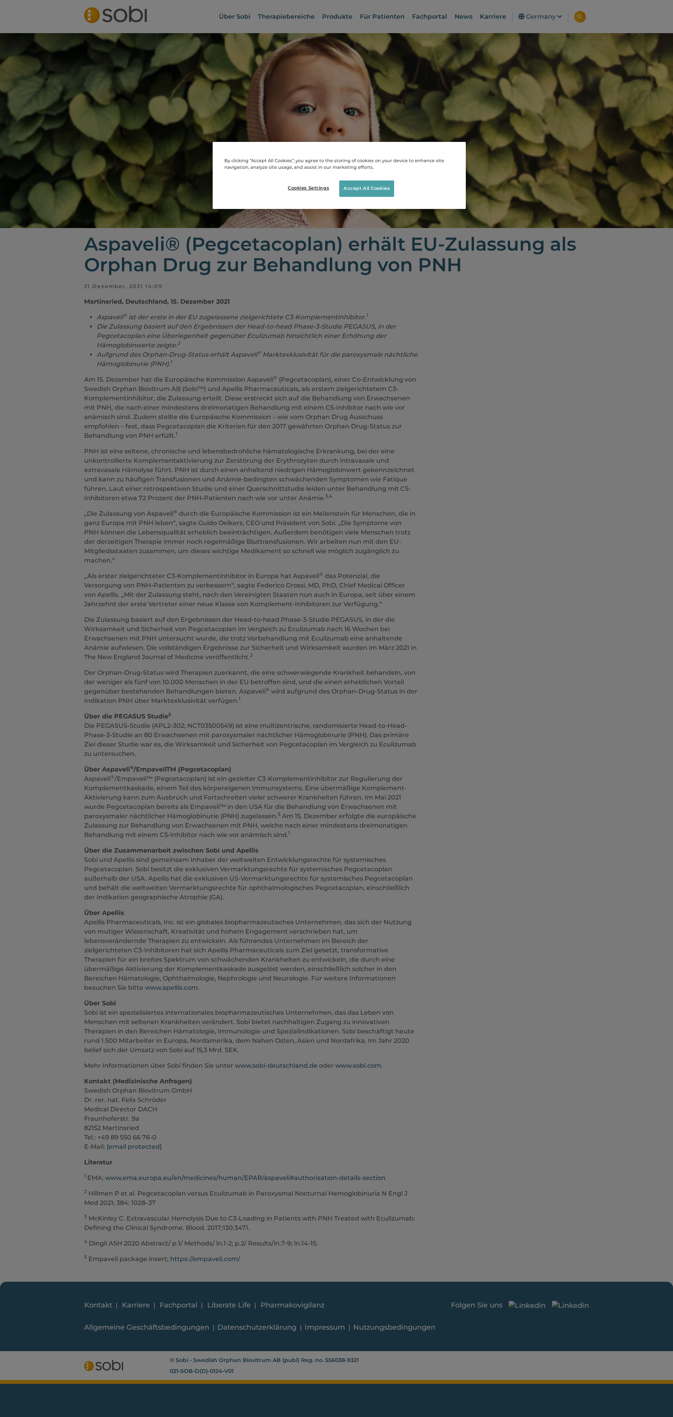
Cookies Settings (308, 188)
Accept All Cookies (367, 188)
